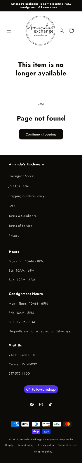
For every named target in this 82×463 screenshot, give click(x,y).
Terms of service (67, 445)
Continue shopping (41, 134)
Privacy (14, 235)
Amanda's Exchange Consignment (39, 439)
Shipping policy (43, 451)
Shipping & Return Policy (26, 196)
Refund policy (26, 445)
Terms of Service (21, 225)
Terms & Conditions (23, 216)
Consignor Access (22, 176)
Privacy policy (46, 445)
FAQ (12, 206)
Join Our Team (19, 186)
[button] (9, 30)
